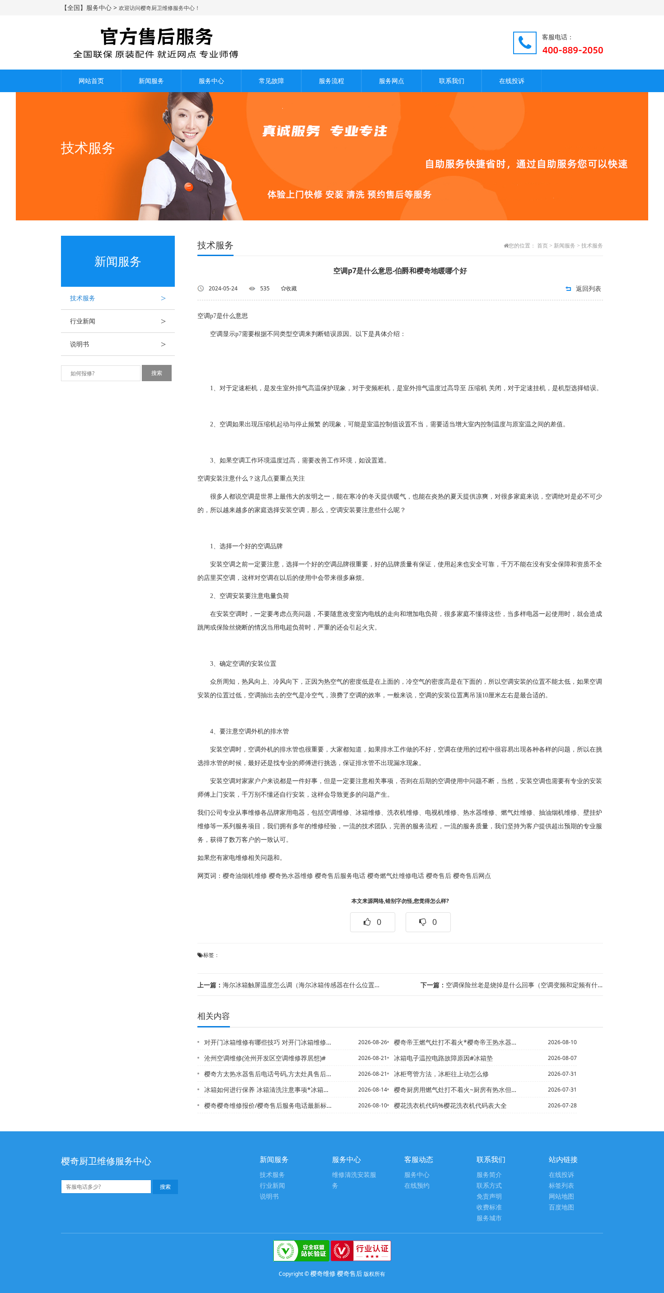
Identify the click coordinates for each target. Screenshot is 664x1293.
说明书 (118, 344)
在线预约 (417, 1185)
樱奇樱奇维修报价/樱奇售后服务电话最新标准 (268, 1105)
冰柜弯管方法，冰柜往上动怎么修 (441, 1073)
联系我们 (451, 80)
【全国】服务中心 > (90, 7)
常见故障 (271, 80)
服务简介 (489, 1175)
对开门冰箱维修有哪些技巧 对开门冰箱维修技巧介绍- (268, 1042)
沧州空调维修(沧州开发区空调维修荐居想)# (265, 1058)
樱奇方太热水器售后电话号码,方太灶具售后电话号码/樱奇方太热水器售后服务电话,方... (268, 1073)
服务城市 (489, 1218)
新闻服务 (151, 80)
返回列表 (588, 288)
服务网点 (391, 80)
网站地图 (561, 1196)
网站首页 (91, 80)
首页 (542, 245)
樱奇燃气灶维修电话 (395, 876)
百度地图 (561, 1207)
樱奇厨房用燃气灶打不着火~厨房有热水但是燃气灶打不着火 (458, 1089)
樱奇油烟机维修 (245, 876)
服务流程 (331, 80)
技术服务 (118, 298)
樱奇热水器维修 (291, 876)
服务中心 (211, 80)
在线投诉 (511, 80)
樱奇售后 (438, 876)
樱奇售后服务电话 (340, 876)
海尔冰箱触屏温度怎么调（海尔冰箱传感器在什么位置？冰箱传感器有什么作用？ (288, 984)
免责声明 (489, 1196)
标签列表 (561, 1185)
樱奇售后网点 (472, 876)
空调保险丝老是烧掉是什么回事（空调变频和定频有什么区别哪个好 (512, 984)
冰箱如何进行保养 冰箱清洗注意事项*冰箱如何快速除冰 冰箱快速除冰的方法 (268, 1089)
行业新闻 (118, 321)
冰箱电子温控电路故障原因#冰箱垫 (443, 1058)
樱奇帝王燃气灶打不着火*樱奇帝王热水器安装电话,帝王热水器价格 (458, 1042)
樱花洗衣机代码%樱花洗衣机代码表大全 (450, 1105)
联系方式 (489, 1185)
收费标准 (489, 1207)
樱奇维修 (323, 1273)
